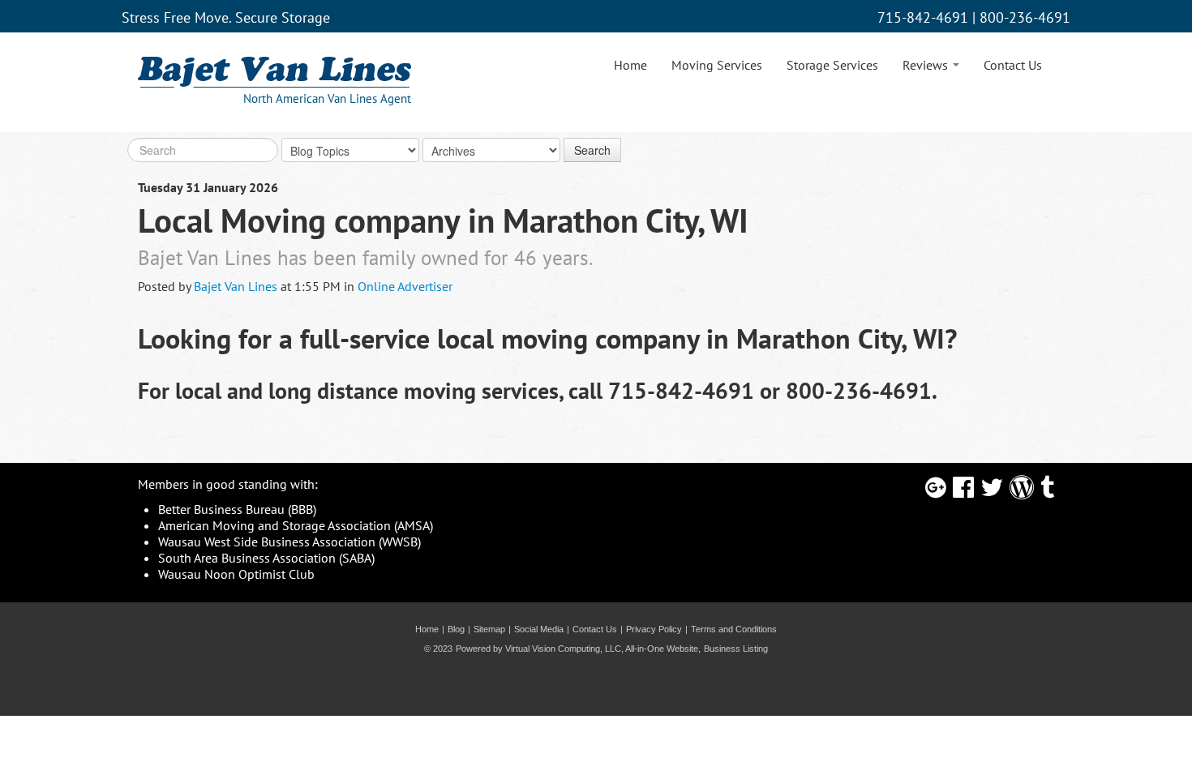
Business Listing (736, 648)
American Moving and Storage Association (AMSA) (295, 525)
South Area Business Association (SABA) (266, 558)
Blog (456, 629)
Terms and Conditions (734, 629)
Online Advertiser (405, 286)
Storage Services (832, 65)
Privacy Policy (654, 629)
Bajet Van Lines (235, 286)
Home (630, 65)
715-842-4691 (922, 17)
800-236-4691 (1025, 17)
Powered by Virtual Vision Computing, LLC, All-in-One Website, (578, 648)
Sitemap (489, 629)
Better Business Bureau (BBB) (237, 509)
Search (592, 150)
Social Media (539, 629)
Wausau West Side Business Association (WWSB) (289, 541)
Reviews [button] (927, 65)
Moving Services (716, 65)
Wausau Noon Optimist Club (236, 574)
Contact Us (1013, 65)
